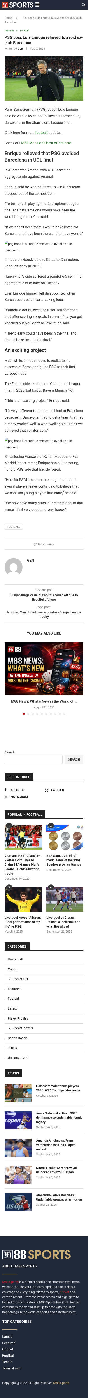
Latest (12, 1008)
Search (10, 752)
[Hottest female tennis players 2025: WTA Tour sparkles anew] (18, 1093)
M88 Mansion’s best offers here (45, 143)
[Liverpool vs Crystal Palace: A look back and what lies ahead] (65, 899)
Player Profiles (18, 1018)
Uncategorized (18, 1057)
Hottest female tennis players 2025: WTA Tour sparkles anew (58, 1088)
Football (13, 998)
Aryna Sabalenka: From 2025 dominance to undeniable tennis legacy (59, 1118)
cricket (64, 1292)
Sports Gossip (18, 1038)
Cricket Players (22, 1028)
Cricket (13, 969)
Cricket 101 (20, 979)
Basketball (15, 959)
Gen (20, 48)
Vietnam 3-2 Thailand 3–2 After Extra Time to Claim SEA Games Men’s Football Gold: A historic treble (22, 864)
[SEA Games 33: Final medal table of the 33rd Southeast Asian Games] (65, 837)
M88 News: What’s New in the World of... (44, 701)
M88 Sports (10, 1282)
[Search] (83, 5)
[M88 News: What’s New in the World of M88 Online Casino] (44, 668)
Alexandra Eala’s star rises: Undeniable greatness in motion (59, 1197)
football (41, 133)
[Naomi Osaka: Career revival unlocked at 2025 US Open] (18, 1175)
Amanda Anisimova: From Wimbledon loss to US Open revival (56, 1145)
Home (8, 18)
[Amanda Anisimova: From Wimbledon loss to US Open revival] (18, 1148)
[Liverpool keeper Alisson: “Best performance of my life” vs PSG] (23, 899)
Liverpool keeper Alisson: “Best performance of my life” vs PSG (23, 922)
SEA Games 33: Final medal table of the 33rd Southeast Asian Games (63, 860)
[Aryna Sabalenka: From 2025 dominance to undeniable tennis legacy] (18, 1120)
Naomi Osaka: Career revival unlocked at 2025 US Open (56, 1170)
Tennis (12, 1048)
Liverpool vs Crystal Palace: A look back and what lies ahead (63, 922)
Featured (14, 989)
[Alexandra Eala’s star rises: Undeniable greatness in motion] (18, 1202)
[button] (8, 678)
